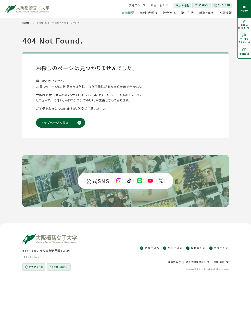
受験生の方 (151, 248)
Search (203, 5)
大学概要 (128, 13)
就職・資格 (206, 13)
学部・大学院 (149, 13)
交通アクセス (137, 5)
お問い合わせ (159, 5)
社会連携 (169, 13)
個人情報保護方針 (196, 262)
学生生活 (187, 13)
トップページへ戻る (55, 123)
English (222, 6)
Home (26, 23)
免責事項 (173, 262)
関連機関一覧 (221, 262)
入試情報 (225, 13)
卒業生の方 (221, 248)
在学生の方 (175, 248)
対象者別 (184, 5)
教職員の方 (198, 248)
